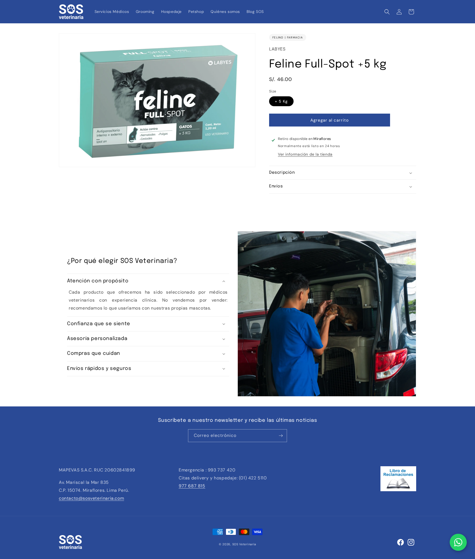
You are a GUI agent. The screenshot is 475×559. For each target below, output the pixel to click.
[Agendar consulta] (458, 542)
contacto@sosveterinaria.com (91, 498)
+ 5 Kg (281, 101)
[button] (387, 12)
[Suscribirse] (281, 435)
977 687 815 (192, 486)
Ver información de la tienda (305, 154)
